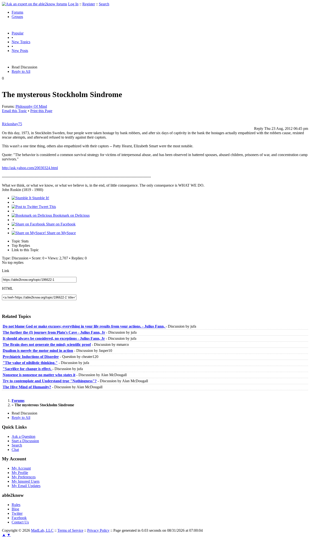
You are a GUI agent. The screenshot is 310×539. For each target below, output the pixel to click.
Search (104, 4)
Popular (17, 33)
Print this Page (41, 111)
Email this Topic (14, 111)
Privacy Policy (98, 530)
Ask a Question (23, 436)
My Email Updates (26, 486)
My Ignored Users (25, 481)
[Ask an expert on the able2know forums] (34, 4)
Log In (73, 4)
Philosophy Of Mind (31, 106)
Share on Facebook (60, 224)
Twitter (17, 513)
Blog (15, 509)
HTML (7, 288)
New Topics (21, 42)
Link (5, 271)
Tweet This (47, 207)
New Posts (20, 51)
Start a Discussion (25, 441)
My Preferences (24, 477)
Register (88, 4)
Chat (15, 450)
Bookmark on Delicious (71, 215)
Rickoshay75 (12, 124)
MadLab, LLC (42, 530)
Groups (17, 17)
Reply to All (21, 71)
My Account (21, 468)
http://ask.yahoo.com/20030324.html (30, 168)
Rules (16, 505)
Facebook (19, 518)
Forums (17, 12)
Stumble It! (40, 198)
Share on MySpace (61, 233)
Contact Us (20, 522)
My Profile (20, 473)
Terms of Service (70, 530)
